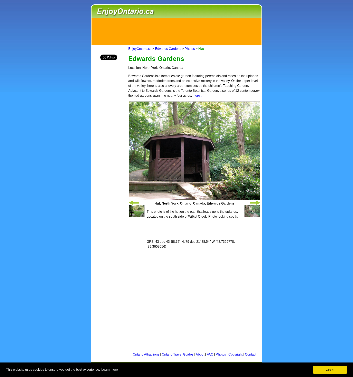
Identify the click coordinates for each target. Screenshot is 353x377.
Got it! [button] (330, 369)
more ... (198, 95)
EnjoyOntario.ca (140, 48)
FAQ (210, 354)
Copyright (235, 354)
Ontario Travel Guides (177, 354)
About (200, 354)
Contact (250, 354)
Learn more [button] (109, 369)
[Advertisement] (176, 31)
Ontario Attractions (146, 354)
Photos (190, 48)
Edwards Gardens (168, 48)
